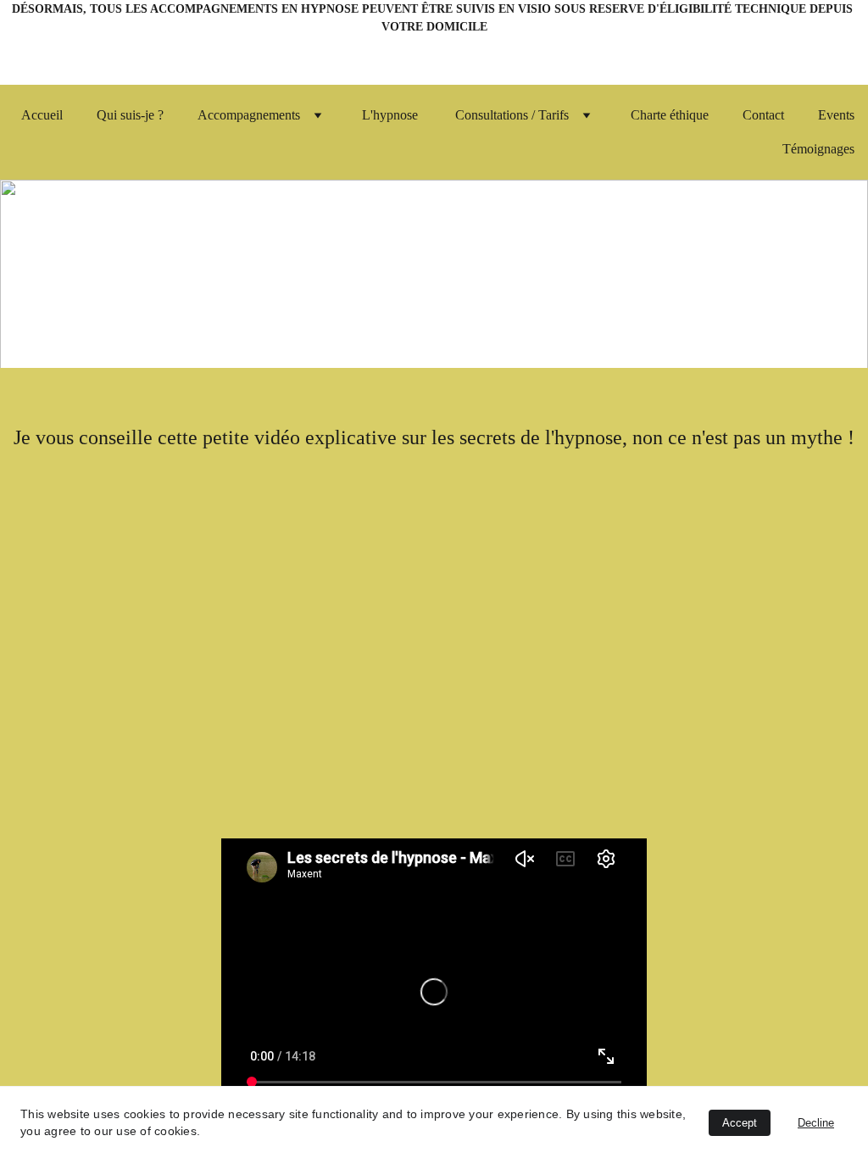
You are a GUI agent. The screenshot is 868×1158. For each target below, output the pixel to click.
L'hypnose (391, 115)
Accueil (42, 115)
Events (836, 115)
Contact (763, 115)
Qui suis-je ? (130, 115)
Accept (739, 1122)
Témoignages (818, 149)
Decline (816, 1122)
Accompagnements (249, 115)
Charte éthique (670, 115)
